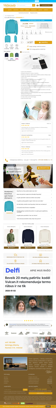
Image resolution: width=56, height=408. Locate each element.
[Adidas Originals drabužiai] (6, 335)
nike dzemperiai (42, 399)
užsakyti (25, 389)
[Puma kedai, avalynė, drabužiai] (42, 335)
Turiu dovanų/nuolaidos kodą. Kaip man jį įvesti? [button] (29, 218)
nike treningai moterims (20, 399)
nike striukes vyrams (30, 398)
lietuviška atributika (19, 397)
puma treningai (7, 398)
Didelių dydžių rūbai (43, 403)
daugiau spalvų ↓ (12, 60)
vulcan (21, 9)
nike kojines (13, 399)
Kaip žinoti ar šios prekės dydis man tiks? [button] (27, 191)
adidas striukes (35, 399)
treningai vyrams (11, 396)
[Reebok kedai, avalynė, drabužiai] (13, 335)
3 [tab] (29, 329)
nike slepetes (28, 399)
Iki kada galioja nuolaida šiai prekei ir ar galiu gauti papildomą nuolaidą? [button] (32, 211)
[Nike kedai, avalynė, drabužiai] (28, 335)
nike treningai (42, 397)
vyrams (10, 9)
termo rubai (24, 396)
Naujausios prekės (33, 12)
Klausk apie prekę (25, 52)
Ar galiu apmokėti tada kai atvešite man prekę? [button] (28, 197)
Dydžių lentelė (49, 32)
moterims (16, 9)
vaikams (46, 9)
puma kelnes (49, 398)
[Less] (22, 42)
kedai (6, 396)
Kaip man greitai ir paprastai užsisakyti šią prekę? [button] (29, 194)
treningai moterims (42, 396)
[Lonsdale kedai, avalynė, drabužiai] (49, 335)
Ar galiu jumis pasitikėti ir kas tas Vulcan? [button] (27, 215)
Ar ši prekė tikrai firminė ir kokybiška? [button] (26, 207)
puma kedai (23, 398)
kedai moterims (35, 396)
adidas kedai (17, 398)
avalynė (27, 9)
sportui (40, 9)
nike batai (25, 397)
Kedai (43, 404)
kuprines (29, 396)
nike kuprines (7, 399)
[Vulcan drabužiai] (35, 335)
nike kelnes (37, 398)
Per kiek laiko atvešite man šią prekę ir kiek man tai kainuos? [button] (32, 204)
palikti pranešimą (40, 393)
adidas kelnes (43, 398)
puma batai (36, 397)
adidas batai (30, 397)
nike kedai (12, 398)
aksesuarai (33, 9)
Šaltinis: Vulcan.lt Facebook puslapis (45, 329)
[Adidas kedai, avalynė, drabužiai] (21, 335)
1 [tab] (26, 329)
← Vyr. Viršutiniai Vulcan (9, 15)
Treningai (39, 404)
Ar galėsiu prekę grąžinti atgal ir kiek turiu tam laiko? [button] (30, 200)
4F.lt (37, 403)
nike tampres (48, 399)
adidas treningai (48, 397)
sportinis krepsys (11, 397)
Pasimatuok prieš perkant (24, 12)
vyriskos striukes (18, 396)
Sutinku (48, 406)
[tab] (34, 191)
